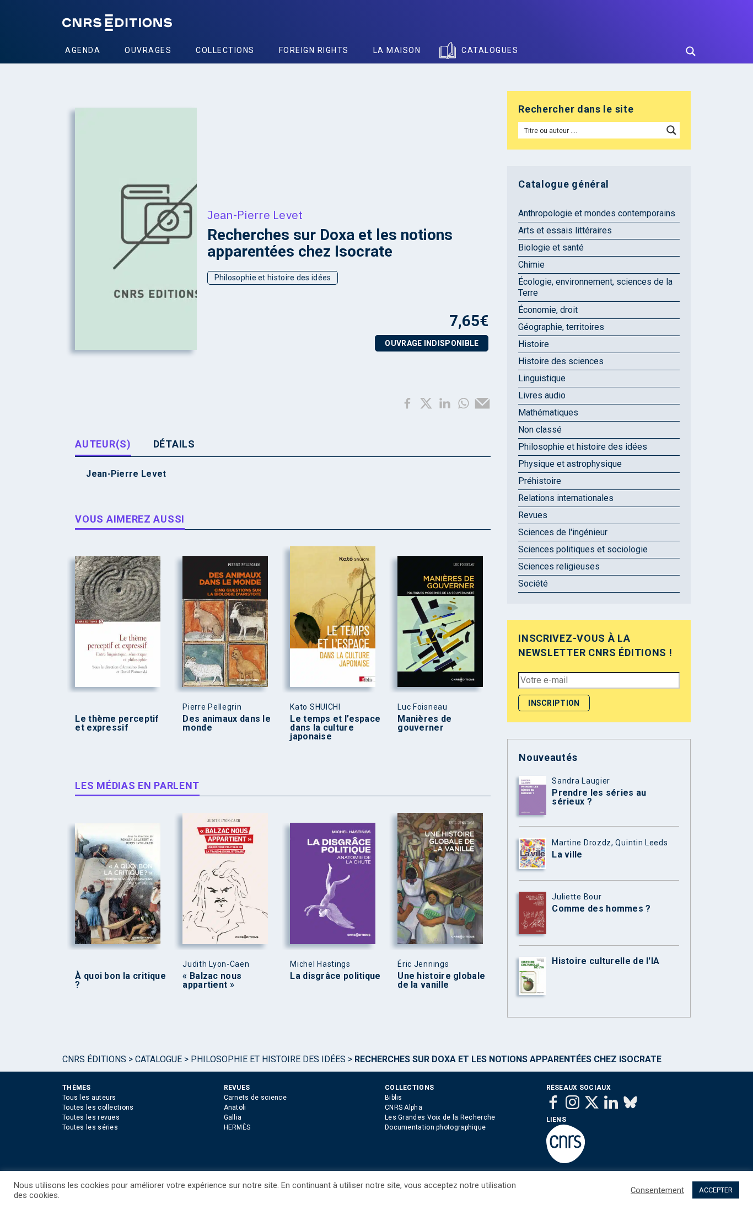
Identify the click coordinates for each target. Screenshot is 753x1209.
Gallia (233, 1117)
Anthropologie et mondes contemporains (596, 213)
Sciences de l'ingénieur (562, 532)
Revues (532, 515)
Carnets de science (255, 1097)
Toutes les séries (90, 1127)
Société (533, 583)
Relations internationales (566, 498)
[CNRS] (565, 1161)
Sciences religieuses (559, 566)
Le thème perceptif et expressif (117, 723)
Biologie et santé (551, 247)
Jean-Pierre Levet (255, 214)
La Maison (397, 50)
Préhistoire (539, 481)
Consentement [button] (657, 1190)
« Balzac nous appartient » (211, 980)
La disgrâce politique (335, 976)
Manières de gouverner (424, 723)
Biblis (393, 1097)
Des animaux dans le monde (226, 723)
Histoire (533, 344)
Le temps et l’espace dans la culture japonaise (335, 728)
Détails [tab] (174, 444)
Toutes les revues (91, 1117)
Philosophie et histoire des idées (272, 277)
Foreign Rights (314, 50)
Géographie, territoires (561, 327)
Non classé (540, 429)
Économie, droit (548, 310)
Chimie (531, 264)
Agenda (82, 50)
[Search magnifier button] (690, 51)
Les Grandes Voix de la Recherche (440, 1117)
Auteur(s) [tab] (103, 444)
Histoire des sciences (561, 361)
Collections (225, 50)
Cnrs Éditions (94, 1059)
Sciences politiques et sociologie (583, 549)
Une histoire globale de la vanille (441, 980)
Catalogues (489, 50)
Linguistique (542, 378)
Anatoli (235, 1107)
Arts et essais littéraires (565, 230)
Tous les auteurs (89, 1097)
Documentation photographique (435, 1127)
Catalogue (158, 1059)
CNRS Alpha (403, 1107)
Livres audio (542, 395)
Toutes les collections (98, 1107)
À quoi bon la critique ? (120, 980)
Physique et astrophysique (570, 464)
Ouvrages (148, 50)
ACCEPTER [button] (716, 1190)
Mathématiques (548, 412)
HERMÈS (237, 1127)
